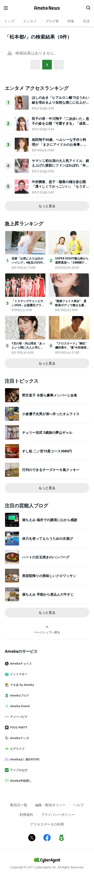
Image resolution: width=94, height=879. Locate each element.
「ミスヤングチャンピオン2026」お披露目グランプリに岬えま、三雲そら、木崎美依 (28, 307)
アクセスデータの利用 (47, 824)
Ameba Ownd (20, 706)
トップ (9, 21)
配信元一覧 (18, 805)
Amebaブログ (19, 695)
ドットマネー (18, 674)
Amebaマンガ (19, 738)
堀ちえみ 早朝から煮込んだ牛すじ (48, 594)
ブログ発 (52, 21)
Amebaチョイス (21, 663)
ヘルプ (79, 805)
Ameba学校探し (21, 781)
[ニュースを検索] (88, 8)
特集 (70, 21)
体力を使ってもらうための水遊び (47, 538)
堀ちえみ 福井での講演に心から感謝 (49, 519)
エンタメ (30, 21)
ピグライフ (17, 749)
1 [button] (47, 64)
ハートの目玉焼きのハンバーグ (45, 557)
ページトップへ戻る (47, 632)
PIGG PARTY (18, 727)
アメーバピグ (18, 717)
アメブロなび (18, 770)
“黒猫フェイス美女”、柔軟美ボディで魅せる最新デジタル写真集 (71, 305)
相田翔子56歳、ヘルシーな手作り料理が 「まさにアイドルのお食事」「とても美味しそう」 (59, 144)
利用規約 (26, 814)
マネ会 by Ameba (22, 685)
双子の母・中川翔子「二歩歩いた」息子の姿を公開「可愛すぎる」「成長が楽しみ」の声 (60, 123)
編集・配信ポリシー (50, 805)
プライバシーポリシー (58, 814)
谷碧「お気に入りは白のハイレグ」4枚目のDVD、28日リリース (29, 262)
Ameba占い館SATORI (25, 759)
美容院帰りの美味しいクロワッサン (49, 575)
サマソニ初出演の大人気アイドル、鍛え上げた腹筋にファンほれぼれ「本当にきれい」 (60, 165)
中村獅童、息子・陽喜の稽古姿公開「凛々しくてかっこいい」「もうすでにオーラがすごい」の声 (60, 186)
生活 (86, 21)
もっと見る (47, 206)
